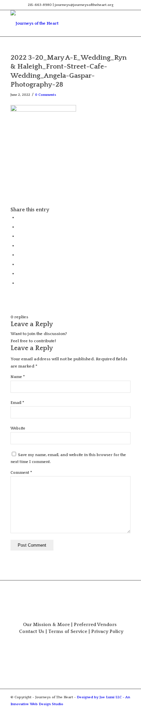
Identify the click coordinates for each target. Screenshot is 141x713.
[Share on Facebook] (18, 217)
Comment (21, 473)
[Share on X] (18, 226)
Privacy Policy (107, 631)
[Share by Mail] (18, 283)
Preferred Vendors (95, 624)
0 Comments (45, 95)
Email (17, 403)
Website (17, 428)
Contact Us (31, 631)
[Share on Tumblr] (18, 254)
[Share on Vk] (18, 264)
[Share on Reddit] (18, 273)
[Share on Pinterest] (18, 236)
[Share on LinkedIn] (18, 245)
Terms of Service (67, 631)
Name (17, 377)
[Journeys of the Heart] (58, 23)
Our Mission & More (46, 624)
